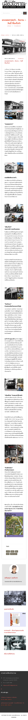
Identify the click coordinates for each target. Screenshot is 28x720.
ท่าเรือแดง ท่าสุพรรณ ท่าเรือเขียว (9, 697)
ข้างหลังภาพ (17, 26)
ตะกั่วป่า (8, 551)
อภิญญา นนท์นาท (5, 35)
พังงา (16, 551)
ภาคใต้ (8, 554)
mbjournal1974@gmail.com (10, 685)
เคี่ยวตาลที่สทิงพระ (9, 654)
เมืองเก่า (12, 551)
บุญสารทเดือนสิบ (9, 609)
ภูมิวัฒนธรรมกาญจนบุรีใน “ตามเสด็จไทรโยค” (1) (12, 703)
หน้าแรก (9, 26)
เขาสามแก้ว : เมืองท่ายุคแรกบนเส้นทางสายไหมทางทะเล (14, 631)
